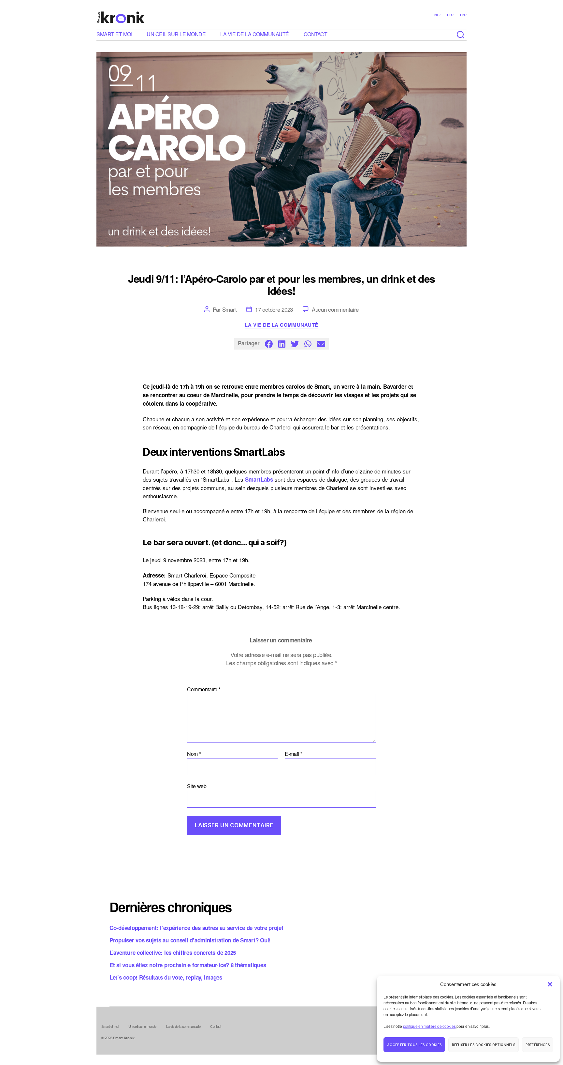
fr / (450, 14)
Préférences (538, 1045)
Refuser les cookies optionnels (483, 1045)
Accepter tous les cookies (414, 1045)
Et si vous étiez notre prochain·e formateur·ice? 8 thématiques (187, 965)
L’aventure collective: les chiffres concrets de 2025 (172, 952)
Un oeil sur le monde (176, 34)
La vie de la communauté (254, 34)
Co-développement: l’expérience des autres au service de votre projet (196, 928)
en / (463, 14)
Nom (194, 754)
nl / (437, 14)
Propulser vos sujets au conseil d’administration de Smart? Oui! (190, 940)
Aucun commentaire (335, 309)
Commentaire (204, 689)
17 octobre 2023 (274, 309)
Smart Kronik (124, 1037)
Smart (229, 309)
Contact (315, 34)
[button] (550, 984)
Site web (197, 785)
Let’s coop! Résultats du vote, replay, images (165, 977)
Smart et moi (114, 34)
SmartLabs (259, 479)
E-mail (293, 754)
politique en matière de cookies (429, 1026)
